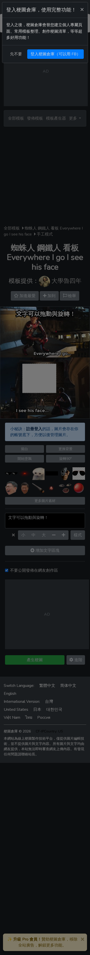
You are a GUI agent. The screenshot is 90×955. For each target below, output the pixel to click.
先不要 (16, 54)
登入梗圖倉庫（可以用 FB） (55, 54)
